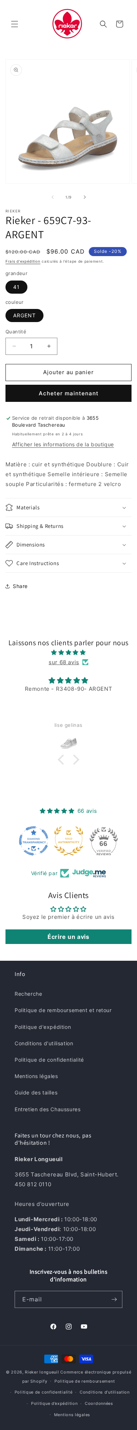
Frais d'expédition (23, 261)
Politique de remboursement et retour (63, 1010)
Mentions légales (36, 1076)
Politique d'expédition (43, 1027)
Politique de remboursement (84, 1381)
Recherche (28, 994)
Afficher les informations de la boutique (63, 444)
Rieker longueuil (42, 1372)
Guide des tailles (36, 1092)
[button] (15, 24)
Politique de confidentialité (49, 1060)
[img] (68, 652)
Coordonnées (99, 1403)
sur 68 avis (64, 662)
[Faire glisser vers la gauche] (53, 197)
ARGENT (24, 315)
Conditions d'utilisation (44, 1043)
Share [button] (20, 586)
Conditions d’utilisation (105, 1392)
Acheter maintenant (69, 393)
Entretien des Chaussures (47, 1109)
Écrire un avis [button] (68, 936)
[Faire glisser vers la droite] (85, 197)
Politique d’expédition (54, 1403)
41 (16, 287)
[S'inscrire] (114, 1299)
